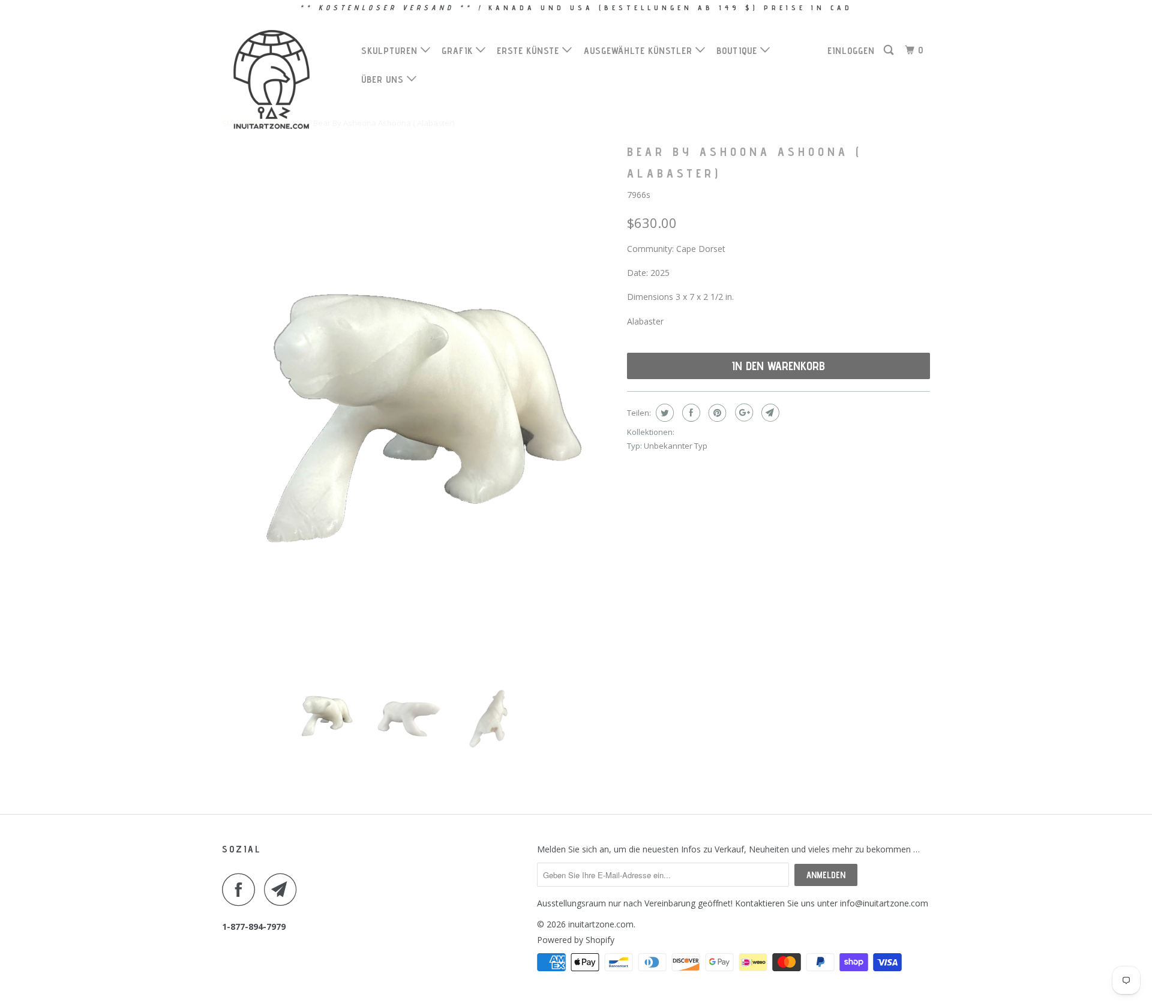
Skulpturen (391, 50)
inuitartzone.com (601, 924)
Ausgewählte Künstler (639, 50)
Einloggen (851, 50)
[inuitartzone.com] (283, 79)
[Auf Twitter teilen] (663, 413)
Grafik (459, 50)
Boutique (738, 50)
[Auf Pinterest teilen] (716, 413)
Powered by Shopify (575, 939)
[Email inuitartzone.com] (284, 889)
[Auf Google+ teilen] (742, 413)
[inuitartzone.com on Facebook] (242, 889)
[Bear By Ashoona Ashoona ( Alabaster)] (418, 400)
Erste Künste (529, 50)
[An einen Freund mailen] (768, 413)
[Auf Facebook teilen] (689, 413)
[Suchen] (889, 50)
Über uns (384, 79)
